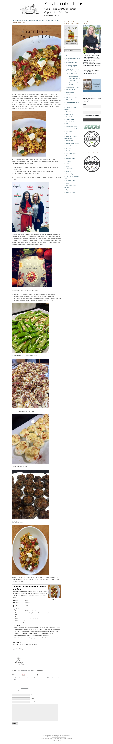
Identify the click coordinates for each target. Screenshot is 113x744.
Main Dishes (69, 150)
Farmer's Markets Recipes (73, 128)
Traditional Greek (70, 180)
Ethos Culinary (70, 119)
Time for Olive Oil (70, 89)
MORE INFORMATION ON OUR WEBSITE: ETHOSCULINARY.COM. (91, 72)
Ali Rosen (32, 94)
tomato (17, 679)
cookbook (30, 677)
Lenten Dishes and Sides (72, 145)
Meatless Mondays (71, 153)
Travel (67, 183)
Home (67, 55)
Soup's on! (68, 171)
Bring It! (25, 677)
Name (33, 695)
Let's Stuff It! (69, 148)
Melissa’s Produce (17, 234)
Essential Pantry (70, 117)
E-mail (33, 698)
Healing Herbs (69, 140)
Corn (35, 677)
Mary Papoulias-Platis (27, 670)
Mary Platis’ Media (72, 73)
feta (45, 677)
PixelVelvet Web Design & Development (63, 738)
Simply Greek (69, 168)
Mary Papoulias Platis (72, 62)
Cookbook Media (73, 76)
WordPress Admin (57, 740)
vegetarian (22, 679)
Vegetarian (68, 190)
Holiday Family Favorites (72, 143)
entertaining (40, 677)
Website (33, 702)
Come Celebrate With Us (72, 102)
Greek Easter (69, 134)
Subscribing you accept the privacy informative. (91, 116)
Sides (67, 166)
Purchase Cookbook (73, 87)
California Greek (70, 100)
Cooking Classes (70, 105)
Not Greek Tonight (71, 158)
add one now (24, 688)
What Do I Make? (70, 192)
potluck (59, 677)
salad (13, 679)
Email (84, 110)
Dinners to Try (69, 114)
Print (55, 599)
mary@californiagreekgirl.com (59, 736)
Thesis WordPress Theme (57, 735)
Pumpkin (68, 161)
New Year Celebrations (72, 156)
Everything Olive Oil (71, 126)
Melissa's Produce (51, 677)
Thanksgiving (69, 174)
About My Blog (70, 92)
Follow (16, 674)
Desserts (68, 111)
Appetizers (69, 94)
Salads (67, 163)
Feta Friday (69, 131)
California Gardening (71, 97)
